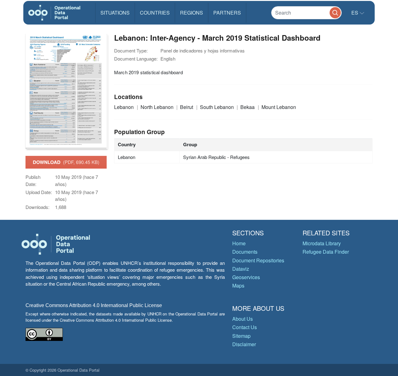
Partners (227, 12)
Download (66, 162)
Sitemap (241, 335)
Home (239, 243)
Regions (191, 12)
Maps (238, 285)
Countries (155, 12)
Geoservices (246, 277)
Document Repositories (258, 260)
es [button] (355, 12)
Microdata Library (322, 243)
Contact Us (244, 327)
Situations (115, 12)
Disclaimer (244, 344)
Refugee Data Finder (326, 251)
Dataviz (240, 268)
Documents (244, 251)
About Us (242, 318)
